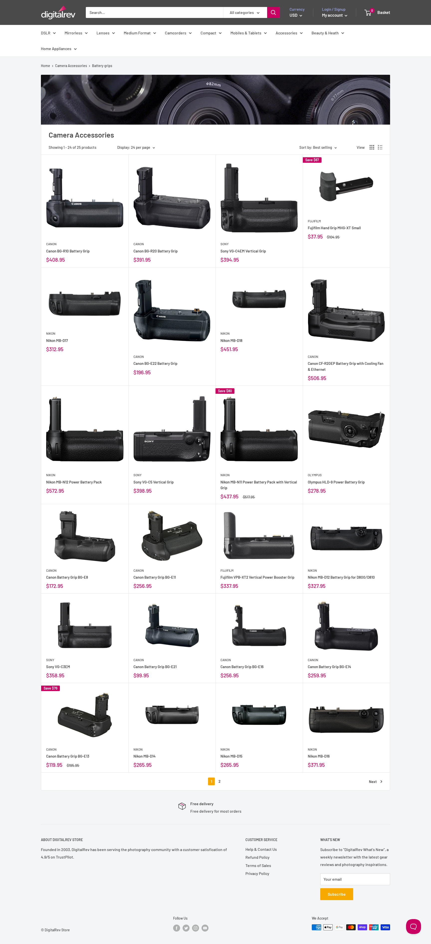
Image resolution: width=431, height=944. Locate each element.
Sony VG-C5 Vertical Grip (153, 482)
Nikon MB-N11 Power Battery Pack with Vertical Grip (258, 485)
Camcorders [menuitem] (175, 32)
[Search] (273, 12)
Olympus (315, 475)
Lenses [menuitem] (103, 32)
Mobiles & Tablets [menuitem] (245, 32)
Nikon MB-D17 (57, 340)
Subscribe (337, 894)
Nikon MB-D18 (231, 340)
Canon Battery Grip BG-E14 (329, 666)
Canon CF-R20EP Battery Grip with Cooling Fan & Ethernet (345, 366)
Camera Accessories (71, 66)
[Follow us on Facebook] (176, 927)
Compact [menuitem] (208, 32)
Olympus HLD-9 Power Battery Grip (336, 482)
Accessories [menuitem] (286, 32)
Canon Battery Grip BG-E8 (67, 577)
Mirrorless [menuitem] (73, 32)
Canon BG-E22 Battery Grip (155, 363)
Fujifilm (314, 221)
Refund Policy (257, 857)
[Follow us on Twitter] (186, 927)
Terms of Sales (258, 865)
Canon (51, 244)
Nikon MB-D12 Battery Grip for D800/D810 (341, 577)
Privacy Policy (257, 873)
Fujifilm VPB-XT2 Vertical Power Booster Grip (257, 577)
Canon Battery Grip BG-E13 (67, 756)
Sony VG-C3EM (58, 666)
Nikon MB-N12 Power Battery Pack (74, 482)
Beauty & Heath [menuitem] (325, 32)
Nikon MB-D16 (319, 756)
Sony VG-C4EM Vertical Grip (243, 251)
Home (45, 66)
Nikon (50, 333)
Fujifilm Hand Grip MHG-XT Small (334, 228)
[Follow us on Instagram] (195, 927)
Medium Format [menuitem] (137, 32)
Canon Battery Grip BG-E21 (155, 666)
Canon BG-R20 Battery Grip (155, 251)
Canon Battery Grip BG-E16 (242, 666)
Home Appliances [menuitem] (56, 48)
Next (373, 781)
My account (332, 14)
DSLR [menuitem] (45, 32)
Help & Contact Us (261, 849)
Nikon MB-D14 (144, 756)
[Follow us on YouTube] (205, 927)
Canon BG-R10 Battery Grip (68, 251)
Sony (224, 244)
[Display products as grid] (372, 147)
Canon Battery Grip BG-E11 (154, 577)
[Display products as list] (380, 147)
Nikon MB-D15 (231, 756)
